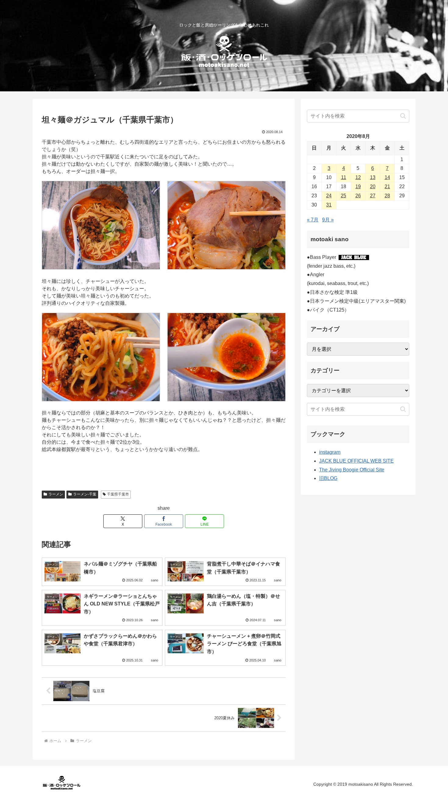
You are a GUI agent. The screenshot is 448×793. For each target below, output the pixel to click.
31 (329, 204)
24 (329, 195)
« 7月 (312, 219)
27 (372, 195)
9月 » (328, 219)
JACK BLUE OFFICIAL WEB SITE (356, 460)
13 (372, 177)
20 (372, 186)
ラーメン (55, 494)
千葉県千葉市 (118, 494)
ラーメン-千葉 (84, 494)
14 (387, 177)
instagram (329, 452)
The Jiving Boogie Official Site (351, 469)
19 (358, 186)
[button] (403, 115)
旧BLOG (328, 478)
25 (343, 195)
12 (358, 177)
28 (387, 195)
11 (343, 177)
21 (387, 186)
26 (358, 195)
